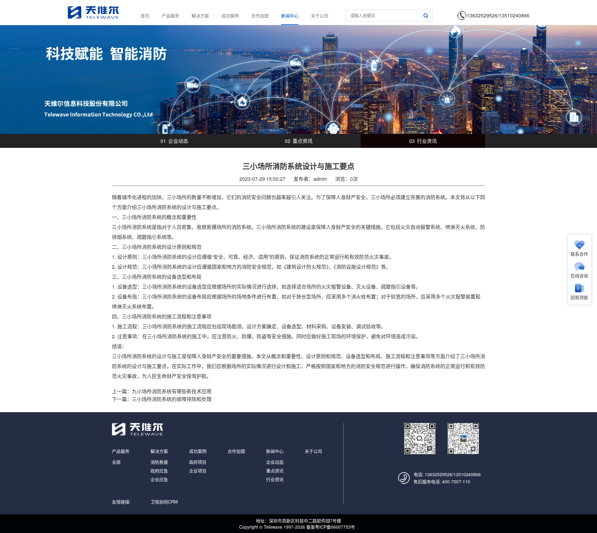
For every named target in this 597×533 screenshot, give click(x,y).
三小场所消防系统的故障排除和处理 (171, 399)
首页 (145, 15)
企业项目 (197, 470)
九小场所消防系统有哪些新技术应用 (171, 391)
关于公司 (319, 15)
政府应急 (159, 470)
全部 (116, 462)
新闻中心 (289, 15)
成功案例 (230, 15)
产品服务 (170, 15)
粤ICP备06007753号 (335, 527)
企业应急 (159, 479)
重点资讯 (298, 140)
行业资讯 (423, 140)
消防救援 (159, 462)
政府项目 (197, 462)
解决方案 (200, 15)
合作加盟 (260, 15)
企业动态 (174, 140)
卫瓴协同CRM (164, 502)
